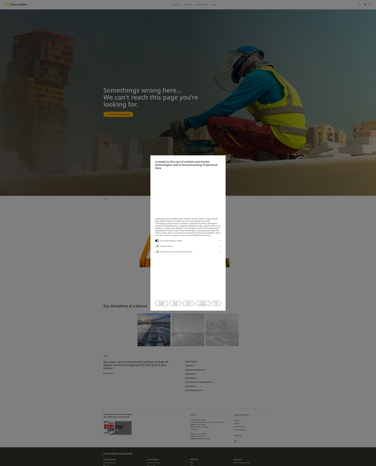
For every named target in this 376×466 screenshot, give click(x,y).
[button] (219, 241)
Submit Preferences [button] (203, 303)
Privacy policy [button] (188, 303)
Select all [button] (216, 303)
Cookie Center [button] (175, 303)
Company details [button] (161, 303)
